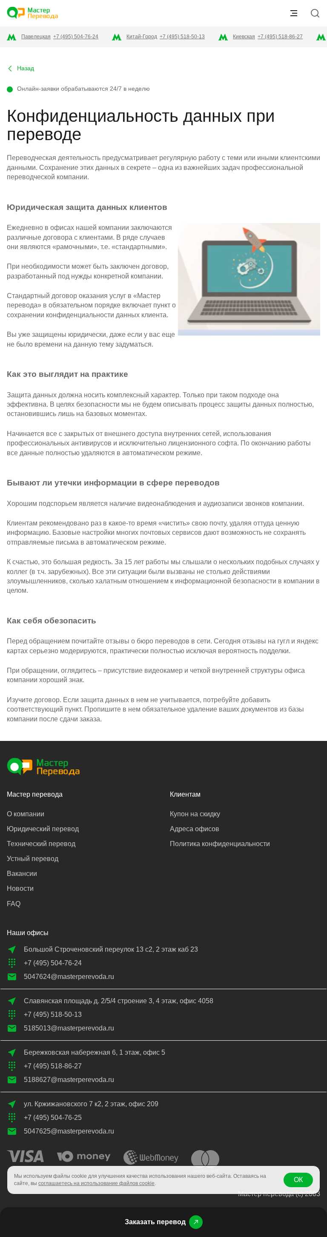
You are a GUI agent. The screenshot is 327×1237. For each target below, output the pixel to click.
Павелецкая (36, 37)
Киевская (244, 37)
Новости (20, 888)
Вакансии (22, 873)
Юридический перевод (43, 828)
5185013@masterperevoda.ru (69, 1028)
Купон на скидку (195, 814)
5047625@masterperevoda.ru (69, 1131)
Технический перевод (41, 843)
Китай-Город (141, 37)
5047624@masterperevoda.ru (69, 976)
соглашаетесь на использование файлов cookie (96, 1183)
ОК (298, 1179)
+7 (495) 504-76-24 (75, 37)
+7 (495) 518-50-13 (182, 37)
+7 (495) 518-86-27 (280, 37)
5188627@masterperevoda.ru (69, 1079)
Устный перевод (32, 858)
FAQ (13, 903)
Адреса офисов (194, 828)
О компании (25, 814)
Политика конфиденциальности (220, 843)
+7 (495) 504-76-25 (53, 1117)
